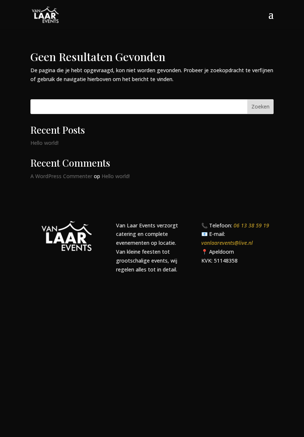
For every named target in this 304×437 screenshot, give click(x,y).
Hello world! (44, 142)
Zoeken (260, 106)
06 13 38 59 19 (251, 225)
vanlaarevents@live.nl (227, 242)
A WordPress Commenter (61, 176)
